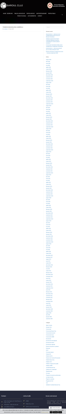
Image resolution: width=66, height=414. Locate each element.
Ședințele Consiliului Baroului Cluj (53, 384)
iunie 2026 (48, 63)
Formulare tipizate (50, 352)
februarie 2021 (49, 186)
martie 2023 (48, 138)
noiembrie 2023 (49, 122)
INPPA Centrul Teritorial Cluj (32, 406)
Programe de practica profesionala (53, 375)
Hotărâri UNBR (49, 365)
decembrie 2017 (49, 255)
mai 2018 (48, 249)
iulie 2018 (48, 245)
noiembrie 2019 (49, 215)
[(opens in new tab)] (56, 5)
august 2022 (48, 151)
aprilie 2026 (48, 67)
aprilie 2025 (48, 90)
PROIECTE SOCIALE (21, 16)
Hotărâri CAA (49, 361)
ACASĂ (4, 13)
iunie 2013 (48, 278)
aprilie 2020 (48, 205)
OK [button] (51, 412)
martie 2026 (48, 69)
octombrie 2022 (49, 147)
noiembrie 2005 (49, 318)
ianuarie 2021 (49, 188)
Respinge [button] (55, 412)
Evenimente (48, 338)
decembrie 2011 (49, 293)
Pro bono (48, 373)
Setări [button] (60, 412)
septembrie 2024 (49, 103)
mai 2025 (48, 88)
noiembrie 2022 (49, 145)
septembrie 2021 (49, 172)
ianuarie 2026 (49, 73)
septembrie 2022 (49, 149)
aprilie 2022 (48, 159)
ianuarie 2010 (49, 307)
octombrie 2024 (49, 101)
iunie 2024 (48, 109)
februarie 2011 (49, 299)
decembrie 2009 (49, 309)
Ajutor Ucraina (49, 325)
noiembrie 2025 (49, 76)
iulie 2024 (48, 107)
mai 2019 (48, 226)
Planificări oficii (49, 371)
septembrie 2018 (49, 241)
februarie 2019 (49, 232)
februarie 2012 (49, 291)
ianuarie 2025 (49, 96)
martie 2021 (48, 184)
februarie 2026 (49, 71)
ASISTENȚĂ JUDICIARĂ (41, 13)
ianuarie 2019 (49, 234)
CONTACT (40, 16)
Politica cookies (45, 412)
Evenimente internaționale (51, 340)
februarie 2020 (49, 209)
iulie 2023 (48, 130)
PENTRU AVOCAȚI (31, 13)
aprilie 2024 (48, 113)
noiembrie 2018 (49, 238)
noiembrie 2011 (49, 295)
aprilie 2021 (48, 182)
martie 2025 (48, 92)
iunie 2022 (48, 155)
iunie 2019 (48, 224)
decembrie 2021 (49, 167)
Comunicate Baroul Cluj (51, 331)
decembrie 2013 (49, 274)
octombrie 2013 (49, 276)
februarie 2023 (49, 140)
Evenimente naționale (50, 344)
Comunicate (48, 329)
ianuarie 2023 (49, 142)
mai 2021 (48, 180)
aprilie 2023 (48, 136)
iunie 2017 (48, 261)
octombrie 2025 (49, 78)
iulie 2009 (48, 314)
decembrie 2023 (49, 121)
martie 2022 (48, 161)
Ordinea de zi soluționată (51, 369)
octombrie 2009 (49, 311)
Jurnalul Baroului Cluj (50, 367)
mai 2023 (48, 134)
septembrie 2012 (49, 288)
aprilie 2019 (48, 228)
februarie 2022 (49, 163)
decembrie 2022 (49, 144)
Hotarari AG (48, 354)
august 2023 (48, 128)
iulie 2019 (48, 222)
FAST (47, 350)
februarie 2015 (49, 266)
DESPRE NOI (10, 13)
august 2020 (48, 197)
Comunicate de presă (50, 332)
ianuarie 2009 (49, 316)
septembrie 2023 (49, 126)
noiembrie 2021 (49, 169)
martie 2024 (48, 115)
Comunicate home (50, 334)
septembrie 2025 (49, 80)
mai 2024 (48, 111)
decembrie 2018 (49, 236)
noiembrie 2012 (49, 286)
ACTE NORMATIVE (32, 16)
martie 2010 (48, 305)
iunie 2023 (48, 132)
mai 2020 (48, 203)
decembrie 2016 (49, 265)
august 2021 (48, 174)
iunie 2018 (48, 247)
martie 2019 (48, 230)
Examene (48, 348)
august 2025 (48, 82)
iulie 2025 (48, 84)
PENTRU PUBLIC (51, 13)
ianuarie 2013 (49, 282)
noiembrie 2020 (49, 192)
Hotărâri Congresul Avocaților (52, 363)
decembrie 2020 (49, 190)
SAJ (47, 382)
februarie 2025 (49, 94)
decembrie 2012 (49, 284)
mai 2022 (48, 157)
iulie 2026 (48, 61)
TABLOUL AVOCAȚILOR (19, 13)
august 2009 (48, 312)
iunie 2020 (48, 201)
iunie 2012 (48, 289)
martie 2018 (48, 253)
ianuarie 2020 (49, 211)
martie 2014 (48, 270)
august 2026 (48, 59)
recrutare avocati (49, 377)
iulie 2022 (48, 153)
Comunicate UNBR (50, 336)
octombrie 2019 (49, 217)
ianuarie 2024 (49, 119)
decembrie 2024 (49, 98)
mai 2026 (48, 65)
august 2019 (48, 220)
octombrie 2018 (49, 240)
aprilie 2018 (48, 251)
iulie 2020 (48, 199)
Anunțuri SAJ (49, 327)
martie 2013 (48, 280)
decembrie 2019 (49, 213)
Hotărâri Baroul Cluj (50, 359)
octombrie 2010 (49, 301)
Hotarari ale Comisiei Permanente (53, 357)
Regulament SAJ (49, 380)
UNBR (27, 401)
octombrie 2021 (49, 170)
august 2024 (48, 105)
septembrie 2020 (49, 195)
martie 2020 (48, 207)
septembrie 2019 (49, 218)
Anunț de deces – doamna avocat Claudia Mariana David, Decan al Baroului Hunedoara (53, 35)
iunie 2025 (48, 86)
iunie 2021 (48, 178)
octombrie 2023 (49, 124)
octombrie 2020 (49, 193)
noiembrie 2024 (49, 99)
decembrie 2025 (49, 74)
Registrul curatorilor (50, 379)
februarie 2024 (49, 117)
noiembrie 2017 (49, 257)
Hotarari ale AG (49, 356)
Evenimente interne (50, 342)
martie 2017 (48, 263)
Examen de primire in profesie (52, 346)
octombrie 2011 (49, 297)
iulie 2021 (48, 176)
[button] (13, 13)
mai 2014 (48, 268)
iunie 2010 (48, 303)
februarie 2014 (49, 272)
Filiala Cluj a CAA (30, 403)
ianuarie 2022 (49, 165)
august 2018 (48, 243)
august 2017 (48, 259)
